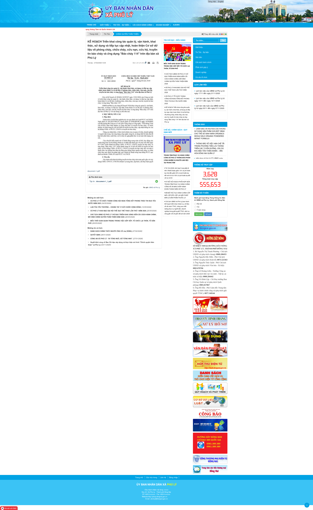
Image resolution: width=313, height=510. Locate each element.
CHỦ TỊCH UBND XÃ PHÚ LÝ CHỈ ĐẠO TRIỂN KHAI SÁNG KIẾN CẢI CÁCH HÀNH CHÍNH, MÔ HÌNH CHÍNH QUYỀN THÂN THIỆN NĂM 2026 (122, 215)
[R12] (210, 238)
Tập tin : (100, 181)
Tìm (223, 40)
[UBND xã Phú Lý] (96, 11)
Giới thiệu (104, 25)
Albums (176, 25)
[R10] (210, 413)
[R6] (210, 363)
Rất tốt (199, 204)
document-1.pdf (94, 171)
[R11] (210, 425)
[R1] (210, 225)
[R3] (210, 322)
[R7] (210, 375)
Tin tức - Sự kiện (121, 25)
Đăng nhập (173, 477)
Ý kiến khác (201, 210)
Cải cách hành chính (142, 25)
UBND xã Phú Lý (154, 187)
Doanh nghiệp (162, 25)
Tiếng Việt (212, 1)
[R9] (210, 401)
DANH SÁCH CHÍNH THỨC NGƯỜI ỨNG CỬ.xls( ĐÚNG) (111, 231)
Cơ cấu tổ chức (201, 77)
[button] (156, 181)
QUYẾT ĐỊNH (95, 235)
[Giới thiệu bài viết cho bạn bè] (149, 62)
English (221, 1)
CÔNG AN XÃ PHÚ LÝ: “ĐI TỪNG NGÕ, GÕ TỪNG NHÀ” (111, 238)
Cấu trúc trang (151, 477)
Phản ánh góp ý (202, 67)
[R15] (210, 469)
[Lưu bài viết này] (158, 62)
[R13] (210, 443)
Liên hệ (163, 477)
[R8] (210, 388)
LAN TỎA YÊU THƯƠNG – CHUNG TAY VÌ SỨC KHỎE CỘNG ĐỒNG (115, 207)
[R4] (210, 336)
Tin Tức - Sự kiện (202, 52)
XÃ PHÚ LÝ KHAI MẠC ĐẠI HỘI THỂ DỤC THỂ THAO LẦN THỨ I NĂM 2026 (118, 210)
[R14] (210, 459)
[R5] (210, 350)
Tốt (198, 207)
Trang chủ (91, 25)
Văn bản (199, 57)
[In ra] (153, 62)
